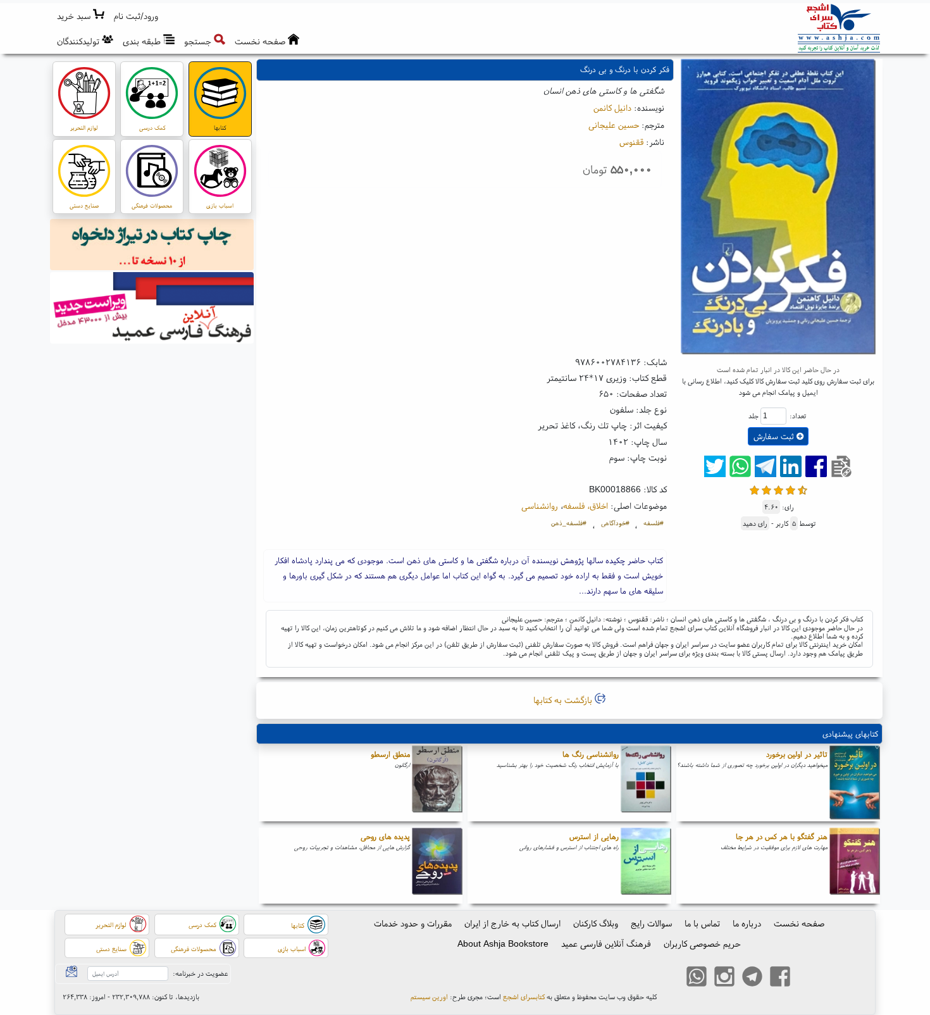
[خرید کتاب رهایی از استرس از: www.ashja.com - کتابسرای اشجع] (646, 866)
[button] (136, 16)
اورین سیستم (429, 997)
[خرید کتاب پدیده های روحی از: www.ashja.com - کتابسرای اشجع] (437, 866)
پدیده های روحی (385, 836)
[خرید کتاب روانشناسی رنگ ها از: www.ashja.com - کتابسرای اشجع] (646, 783)
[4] (790, 489)
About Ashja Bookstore (503, 943)
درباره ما (747, 923)
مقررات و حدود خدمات (413, 923)
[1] (754, 489)
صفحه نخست (799, 923)
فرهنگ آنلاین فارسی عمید (606, 943)
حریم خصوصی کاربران (702, 943)
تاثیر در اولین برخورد (797, 754)
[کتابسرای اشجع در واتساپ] (696, 977)
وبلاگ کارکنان (595, 923)
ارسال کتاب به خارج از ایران (512, 923)
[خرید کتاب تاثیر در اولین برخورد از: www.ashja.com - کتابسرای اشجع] (854, 783)
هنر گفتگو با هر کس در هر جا (782, 836)
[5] (802, 489)
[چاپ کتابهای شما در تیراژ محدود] (152, 246)
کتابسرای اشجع (524, 997)
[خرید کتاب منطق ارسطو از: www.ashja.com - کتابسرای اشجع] (437, 783)
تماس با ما (702, 923)
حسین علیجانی (613, 124)
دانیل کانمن (612, 107)
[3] (778, 489)
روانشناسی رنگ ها (590, 754)
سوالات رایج (651, 923)
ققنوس (631, 141)
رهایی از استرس (594, 836)
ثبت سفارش (775, 436)
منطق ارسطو (390, 754)
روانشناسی (539, 505)
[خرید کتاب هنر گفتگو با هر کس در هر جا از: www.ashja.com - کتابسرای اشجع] (854, 866)
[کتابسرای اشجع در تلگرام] (752, 977)
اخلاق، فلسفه (585, 505)
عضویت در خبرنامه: (200, 973)
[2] (766, 489)
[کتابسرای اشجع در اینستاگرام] (724, 977)
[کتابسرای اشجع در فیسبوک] (780, 977)
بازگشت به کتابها (564, 700)
